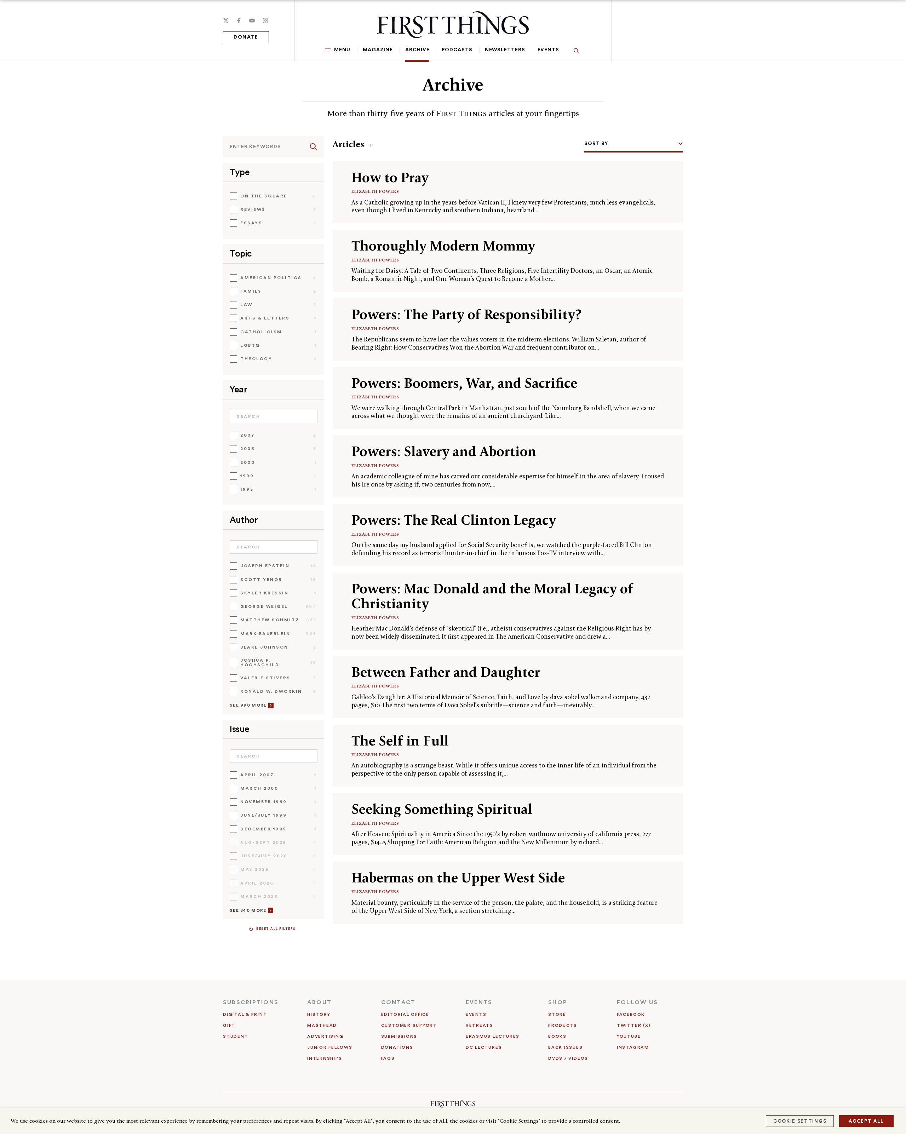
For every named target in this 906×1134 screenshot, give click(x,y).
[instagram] (265, 20)
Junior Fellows (329, 1047)
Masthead (322, 1025)
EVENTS (479, 1002)
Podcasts (457, 49)
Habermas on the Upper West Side (458, 877)
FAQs (388, 1058)
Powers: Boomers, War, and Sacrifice (464, 383)
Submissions (399, 1036)
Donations (397, 1047)
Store (557, 1014)
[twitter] (226, 20)
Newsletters (505, 49)
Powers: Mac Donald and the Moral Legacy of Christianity (492, 596)
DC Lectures (484, 1047)
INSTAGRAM (633, 1047)
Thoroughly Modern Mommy (443, 245)
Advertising (325, 1036)
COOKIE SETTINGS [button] (799, 1121)
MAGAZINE (378, 49)
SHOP (557, 1002)
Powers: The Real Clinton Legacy (453, 520)
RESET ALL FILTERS (276, 929)
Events (548, 49)
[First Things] (453, 24)
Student (235, 1036)
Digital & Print (245, 1014)
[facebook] (238, 20)
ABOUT (319, 1002)
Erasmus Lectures (493, 1036)
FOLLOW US (637, 1002)
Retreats (479, 1025)
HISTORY (318, 1014)
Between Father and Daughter (445, 672)
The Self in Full (400, 740)
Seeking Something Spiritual (441, 809)
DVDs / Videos (568, 1058)
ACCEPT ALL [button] (866, 1121)
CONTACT (398, 1002)
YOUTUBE (629, 1036)
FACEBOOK (631, 1014)
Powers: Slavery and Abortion (444, 451)
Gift (229, 1025)
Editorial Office (405, 1014)
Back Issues (565, 1047)
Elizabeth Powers (375, 191)
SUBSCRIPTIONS (251, 1002)
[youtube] (252, 20)
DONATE (246, 37)
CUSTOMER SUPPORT (409, 1025)
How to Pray (390, 177)
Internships (324, 1058)
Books (557, 1036)
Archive (417, 49)
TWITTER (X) (633, 1025)
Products (562, 1025)
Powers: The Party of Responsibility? (466, 314)
